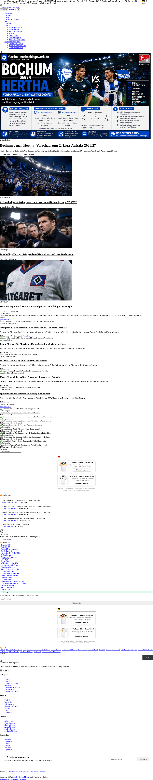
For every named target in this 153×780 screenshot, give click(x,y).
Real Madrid (102, 650)
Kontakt (7, 743)
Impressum (8, 741)
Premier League (66, 650)
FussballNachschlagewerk (9, 6)
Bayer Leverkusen (45, 652)
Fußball (7, 26)
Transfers (7, 23)
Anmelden (143, 759)
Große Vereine (14, 36)
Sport (51, 652)
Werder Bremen (4, 652)
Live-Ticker (37, 652)
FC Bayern (47, 650)
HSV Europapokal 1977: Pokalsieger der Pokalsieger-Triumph (34, 3)
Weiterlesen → (28, 336)
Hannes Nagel (9, 725)
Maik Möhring (9, 729)
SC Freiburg (109, 650)
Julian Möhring (9, 727)
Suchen (2, 654)
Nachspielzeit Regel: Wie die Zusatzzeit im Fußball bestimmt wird (23, 445)
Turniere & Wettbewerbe (17, 46)
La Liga (132, 650)
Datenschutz (8, 739)
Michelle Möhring (10, 731)
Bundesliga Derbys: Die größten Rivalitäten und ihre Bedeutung (36, 254)
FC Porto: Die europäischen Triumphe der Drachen (124, 315)
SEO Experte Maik (24, 772)
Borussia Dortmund (56, 650)
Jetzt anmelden (76, 603)
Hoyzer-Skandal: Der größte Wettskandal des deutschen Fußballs (30, 377)
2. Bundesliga (9, 15)
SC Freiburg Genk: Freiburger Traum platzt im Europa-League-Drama (26, 506)
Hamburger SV (116, 650)
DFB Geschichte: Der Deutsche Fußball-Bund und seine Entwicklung (25, 437)
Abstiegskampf (82, 650)
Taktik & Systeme (15, 32)
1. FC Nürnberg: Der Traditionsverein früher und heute (21, 500)
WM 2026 (95, 650)
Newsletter (12, 9)
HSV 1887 (8, 21)
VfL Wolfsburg (57, 652)
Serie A (140, 650)
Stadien (11, 34)
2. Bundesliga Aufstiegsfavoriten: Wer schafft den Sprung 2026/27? (77, 1)
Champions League (16, 44)
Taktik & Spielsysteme (17, 40)
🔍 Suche (4, 9)
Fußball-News (23, 652)
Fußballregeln (14, 30)
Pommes (42, 772)
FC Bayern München (14, 652)
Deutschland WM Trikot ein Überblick (15, 524)
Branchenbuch (35, 772)
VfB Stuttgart (74, 650)
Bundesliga (8, 13)
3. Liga (7, 17)
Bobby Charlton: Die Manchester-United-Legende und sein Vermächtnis (79, 315)
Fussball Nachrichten (11, 19)
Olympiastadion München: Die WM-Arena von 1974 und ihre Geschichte (26, 315)
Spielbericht (89, 650)
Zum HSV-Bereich (7, 539)
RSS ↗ (144, 3)
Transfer (150, 650)
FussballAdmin (9, 723)
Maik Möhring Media (21, 777)
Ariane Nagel (9, 721)
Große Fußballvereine (9, 502)
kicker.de (37, 650)
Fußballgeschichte (15, 28)
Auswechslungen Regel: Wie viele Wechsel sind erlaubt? (20, 429)
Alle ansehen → (5, 319)
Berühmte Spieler (15, 38)
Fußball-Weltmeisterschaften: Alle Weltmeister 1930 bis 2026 (23, 518)
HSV (136, 650)
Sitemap (7, 745)
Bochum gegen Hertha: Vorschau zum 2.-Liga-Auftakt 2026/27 (30, 1)
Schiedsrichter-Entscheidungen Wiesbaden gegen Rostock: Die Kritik (26, 512)
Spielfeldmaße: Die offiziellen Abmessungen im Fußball (25, 394)
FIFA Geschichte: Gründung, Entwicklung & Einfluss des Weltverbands (25, 421)
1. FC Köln (145, 650)
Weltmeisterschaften (16, 48)
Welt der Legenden (12, 772)
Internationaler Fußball (12, 42)
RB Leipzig (30, 652)
